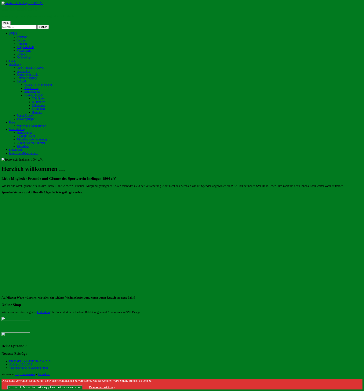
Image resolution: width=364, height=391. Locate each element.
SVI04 (13, 33)
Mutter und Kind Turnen (31, 125)
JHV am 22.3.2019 (20, 364)
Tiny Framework (25, 374)
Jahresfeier (23, 146)
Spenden (22, 54)
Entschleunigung (27, 78)
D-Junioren (38, 101)
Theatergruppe (25, 119)
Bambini (37, 112)
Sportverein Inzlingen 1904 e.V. (21, 9)
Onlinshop (43, 312)
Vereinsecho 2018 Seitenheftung (28, 367)
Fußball (21, 81)
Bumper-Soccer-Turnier (31, 142)
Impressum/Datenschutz (23, 153)
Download (15, 149)
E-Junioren (38, 105)
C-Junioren (38, 98)
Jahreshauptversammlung (32, 139)
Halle (12, 60)
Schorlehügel (32, 91)
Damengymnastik (27, 74)
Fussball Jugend (33, 95)
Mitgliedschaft (25, 47)
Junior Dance (25, 115)
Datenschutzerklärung (102, 387)
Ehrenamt (22, 43)
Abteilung (15, 64)
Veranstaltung (17, 129)
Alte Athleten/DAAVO (30, 67)
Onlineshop (24, 57)
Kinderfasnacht (26, 136)
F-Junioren (38, 108)
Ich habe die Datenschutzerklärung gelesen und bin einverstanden (45, 387)
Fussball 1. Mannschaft (38, 84)
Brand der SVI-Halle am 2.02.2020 (30, 361)
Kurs (12, 122)
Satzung (21, 40)
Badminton (23, 71)
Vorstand (22, 37)
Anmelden (44, 374)
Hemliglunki (24, 132)
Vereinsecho (24, 50)
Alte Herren (31, 88)
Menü (6, 22)
